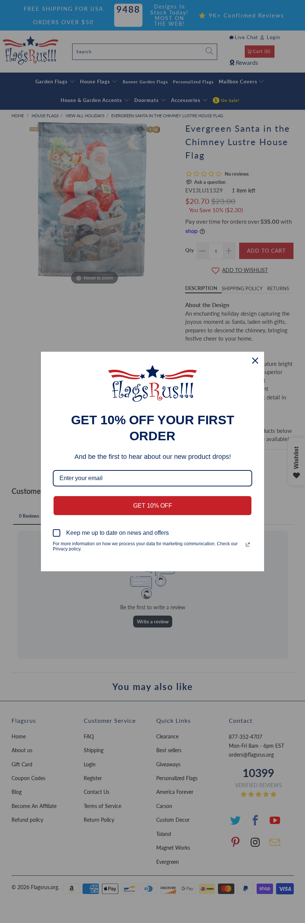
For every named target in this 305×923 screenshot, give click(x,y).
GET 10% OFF (152, 505)
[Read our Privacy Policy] (247, 544)
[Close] (255, 361)
